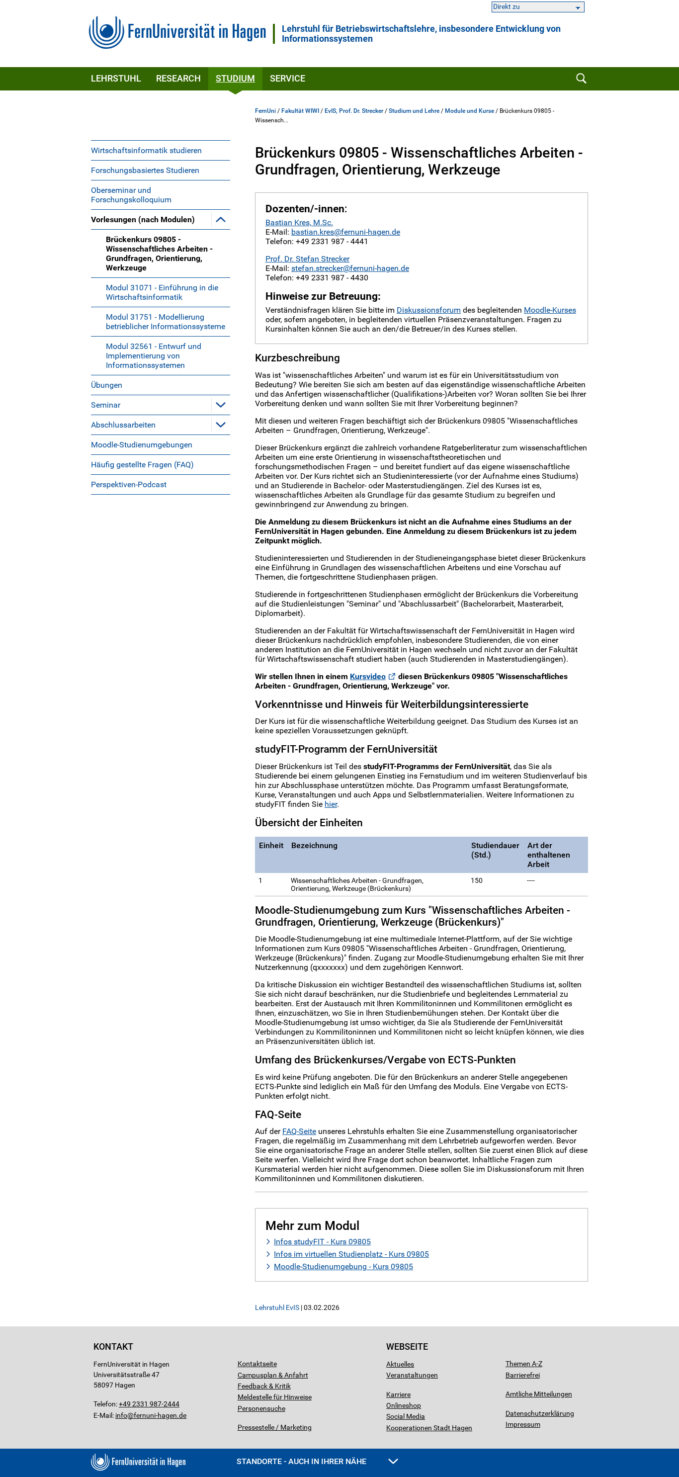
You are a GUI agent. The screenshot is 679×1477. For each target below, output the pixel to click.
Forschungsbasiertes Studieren (145, 170)
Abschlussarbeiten (123, 425)
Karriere (398, 1394)
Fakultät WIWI (300, 110)
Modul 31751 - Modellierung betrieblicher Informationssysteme (165, 321)
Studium (235, 78)
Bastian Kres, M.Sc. (299, 222)
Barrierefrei (523, 1375)
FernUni (265, 110)
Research (178, 78)
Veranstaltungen (412, 1375)
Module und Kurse (469, 110)
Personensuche (261, 1408)
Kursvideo (368, 676)
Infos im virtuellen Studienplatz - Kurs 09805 (351, 1254)
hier (331, 804)
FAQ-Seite (299, 1131)
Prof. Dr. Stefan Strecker (307, 258)
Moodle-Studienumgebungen (141, 444)
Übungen (106, 385)
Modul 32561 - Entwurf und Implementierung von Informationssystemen (153, 356)
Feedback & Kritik (264, 1386)
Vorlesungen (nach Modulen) (143, 219)
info (121, 1415)
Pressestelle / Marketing (275, 1427)
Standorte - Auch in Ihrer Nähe (302, 1461)
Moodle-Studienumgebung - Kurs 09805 (343, 1266)
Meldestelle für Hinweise (275, 1397)
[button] (220, 219)
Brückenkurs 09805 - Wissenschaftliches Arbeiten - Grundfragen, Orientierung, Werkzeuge (159, 253)
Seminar (105, 405)
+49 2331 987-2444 (149, 1404)
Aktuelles (400, 1364)
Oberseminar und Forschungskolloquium (131, 194)
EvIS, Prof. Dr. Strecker (354, 110)
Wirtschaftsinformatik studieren (146, 150)
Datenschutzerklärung (540, 1413)
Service (287, 78)
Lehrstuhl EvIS (277, 1307)
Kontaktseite (257, 1364)
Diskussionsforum (429, 310)
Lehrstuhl (116, 78)
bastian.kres (312, 232)
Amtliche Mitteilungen (539, 1394)
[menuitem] (160, 150)
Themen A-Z (524, 1364)
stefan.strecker (317, 268)
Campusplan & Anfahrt (273, 1375)
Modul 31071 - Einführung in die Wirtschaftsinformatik (162, 292)
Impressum (523, 1424)
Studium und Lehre (414, 110)
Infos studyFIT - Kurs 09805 (322, 1241)
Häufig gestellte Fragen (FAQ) (142, 464)
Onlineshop (403, 1405)
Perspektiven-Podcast (129, 484)
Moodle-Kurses (550, 310)
